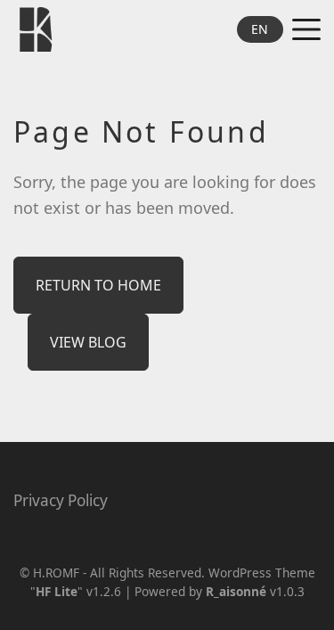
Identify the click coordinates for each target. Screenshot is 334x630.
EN (260, 28)
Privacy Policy (60, 500)
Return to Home (98, 285)
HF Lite (56, 591)
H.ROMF (56, 572)
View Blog (88, 342)
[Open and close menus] (306, 29)
